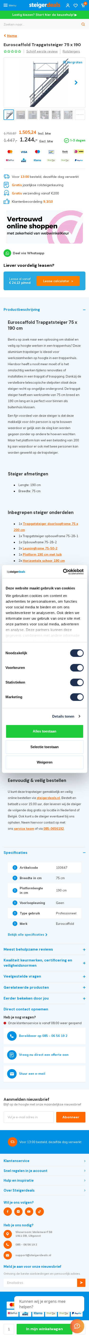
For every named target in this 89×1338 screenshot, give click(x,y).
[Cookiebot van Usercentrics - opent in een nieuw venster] (63, 572)
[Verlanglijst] (75, 5)
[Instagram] (18, 1211)
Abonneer (70, 1117)
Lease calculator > (58, 281)
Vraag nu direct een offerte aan (44, 1055)
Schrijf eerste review (42, 51)
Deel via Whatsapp (28, 253)
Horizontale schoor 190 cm (44, 560)
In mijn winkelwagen (44, 1329)
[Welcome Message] (77, 1326)
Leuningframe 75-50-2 (40, 548)
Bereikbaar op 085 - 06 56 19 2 (43, 1036)
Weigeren (44, 762)
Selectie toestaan (44, 747)
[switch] (77, 667)
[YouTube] (29, 1211)
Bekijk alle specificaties (26, 934)
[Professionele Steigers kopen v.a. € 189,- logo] (44, 5)
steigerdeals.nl (48, 798)
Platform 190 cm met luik (42, 554)
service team (24, 828)
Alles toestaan (44, 731)
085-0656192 (53, 828)
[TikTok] (40, 1211)
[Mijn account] (68, 5)
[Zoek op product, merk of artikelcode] (83, 24)
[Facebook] (8, 1211)
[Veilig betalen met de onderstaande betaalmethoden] (10, 152)
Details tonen (63, 716)
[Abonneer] (81, 1283)
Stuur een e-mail (32, 1073)
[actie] (44, 229)
